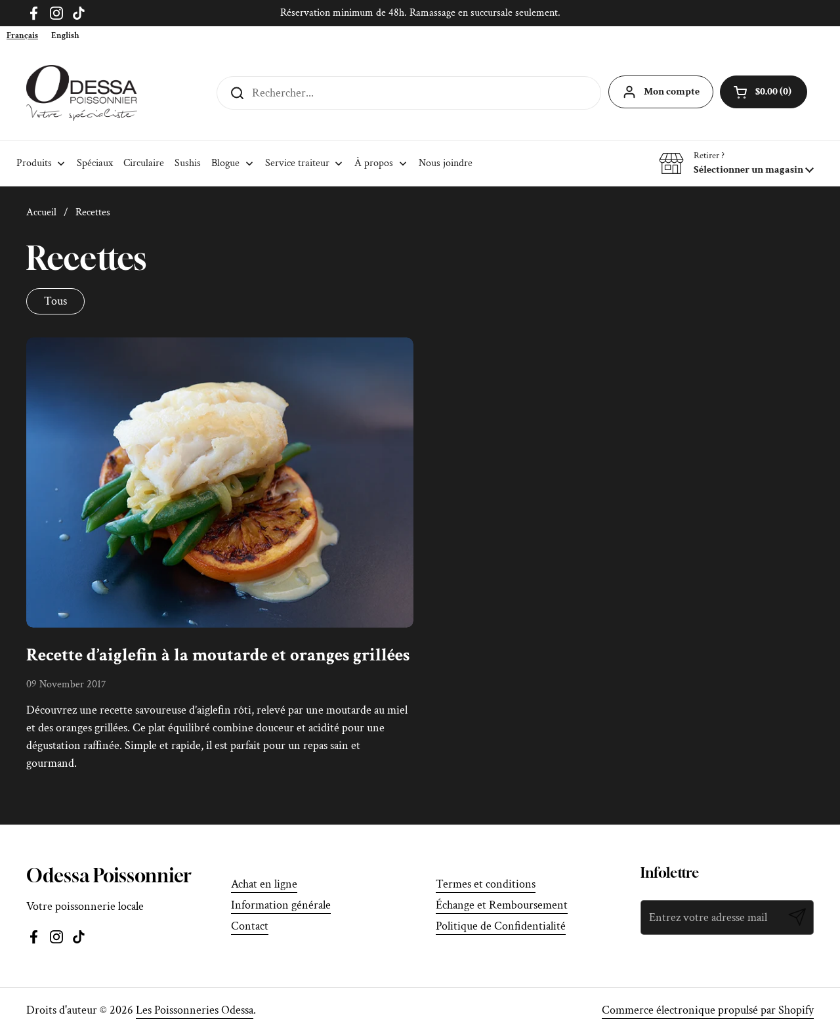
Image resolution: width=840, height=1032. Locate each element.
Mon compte (672, 91)
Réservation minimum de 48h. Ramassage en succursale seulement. (420, 12)
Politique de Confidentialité (501, 926)
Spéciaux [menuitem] (95, 163)
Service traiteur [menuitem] (297, 163)
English (65, 35)
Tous (55, 301)
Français (22, 35)
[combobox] (22, 35)
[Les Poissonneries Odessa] (81, 93)
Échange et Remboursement (502, 905)
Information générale (281, 905)
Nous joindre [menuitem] (445, 163)
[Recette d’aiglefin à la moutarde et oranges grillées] (219, 482)
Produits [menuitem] (34, 163)
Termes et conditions (486, 884)
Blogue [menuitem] (225, 163)
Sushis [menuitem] (188, 163)
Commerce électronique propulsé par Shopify (708, 1010)
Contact (249, 926)
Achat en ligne (264, 884)
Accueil (41, 212)
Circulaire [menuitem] (143, 163)
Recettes (92, 212)
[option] (65, 35)
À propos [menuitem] (373, 163)
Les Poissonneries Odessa (194, 1010)
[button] (736, 163)
